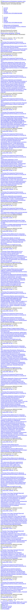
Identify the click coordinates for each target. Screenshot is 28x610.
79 (15, 39)
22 (4, 39)
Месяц (5, 10)
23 (6, 39)
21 (3, 39)
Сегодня (6, 7)
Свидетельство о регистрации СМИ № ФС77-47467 (14, 602)
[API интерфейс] (5, 608)
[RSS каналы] (4, 604)
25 (9, 39)
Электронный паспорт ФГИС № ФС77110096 (13, 603)
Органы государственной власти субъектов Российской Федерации (15, 27)
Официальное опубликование (11, 25)
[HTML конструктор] (6, 606)
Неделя (5, 9)
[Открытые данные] (6, 607)
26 (10, 39)
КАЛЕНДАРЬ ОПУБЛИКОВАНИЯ (13, 13)
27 (12, 39)
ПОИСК (6, 12)
